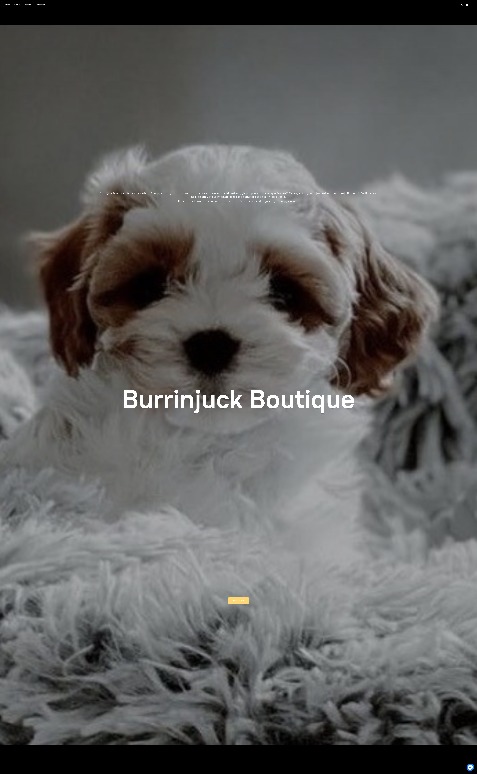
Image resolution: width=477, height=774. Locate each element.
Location (27, 4)
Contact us (40, 4)
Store (7, 4)
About (17, 4)
